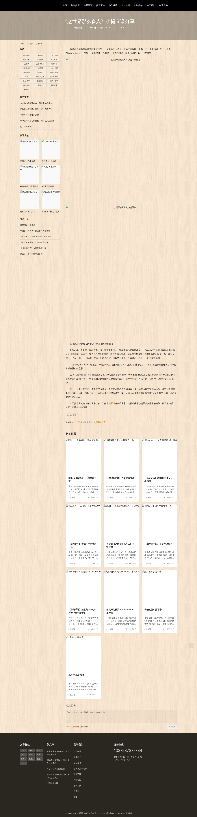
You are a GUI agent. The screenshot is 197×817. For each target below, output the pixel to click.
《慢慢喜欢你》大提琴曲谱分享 (33, 248)
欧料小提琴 (54, 77)
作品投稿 (77, 751)
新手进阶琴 (54, 72)
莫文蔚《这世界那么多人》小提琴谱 (120, 545)
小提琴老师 (27, 68)
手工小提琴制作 (80, 768)
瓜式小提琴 (54, 81)
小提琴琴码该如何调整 (29, 115)
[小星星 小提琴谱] (83, 653)
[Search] (175, 5)
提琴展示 (88, 5)
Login (74, 727)
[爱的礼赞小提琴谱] (159, 587)
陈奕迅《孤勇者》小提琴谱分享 (91, 422)
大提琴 (26, 64)
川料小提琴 (27, 72)
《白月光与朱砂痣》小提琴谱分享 (82, 545)
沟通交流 (77, 780)
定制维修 (138, 5)
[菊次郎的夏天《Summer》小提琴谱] (121, 587)
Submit (172, 727)
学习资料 (125, 5)
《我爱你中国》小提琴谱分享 (158, 543)
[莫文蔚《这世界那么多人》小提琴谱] (121, 521)
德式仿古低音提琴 (27, 211)
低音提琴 (40, 60)
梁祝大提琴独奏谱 (27, 225)
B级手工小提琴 (48, 186)
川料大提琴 (54, 68)
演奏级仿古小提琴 (27, 161)
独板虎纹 (40, 81)
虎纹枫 (40, 85)
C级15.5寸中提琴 (49, 161)
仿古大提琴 (54, 55)
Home (22, 44)
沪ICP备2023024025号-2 (100, 813)
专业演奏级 (27, 55)
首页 (65, 5)
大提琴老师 (40, 64)
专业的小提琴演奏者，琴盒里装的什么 (36, 103)
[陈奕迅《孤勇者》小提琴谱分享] (83, 456)
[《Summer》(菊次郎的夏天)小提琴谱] (159, 456)
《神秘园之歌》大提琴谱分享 (120, 478)
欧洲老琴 (26, 81)
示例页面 (77, 785)
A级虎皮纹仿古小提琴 (29, 186)
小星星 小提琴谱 (76, 675)
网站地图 (129, 813)
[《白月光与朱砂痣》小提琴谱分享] (83, 521)
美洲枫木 (26, 85)
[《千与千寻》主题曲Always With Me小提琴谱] (83, 587)
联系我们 (163, 5)
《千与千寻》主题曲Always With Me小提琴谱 (81, 611)
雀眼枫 (26, 89)
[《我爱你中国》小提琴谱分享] (159, 521)
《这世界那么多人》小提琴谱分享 (34, 242)
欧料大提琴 (40, 77)
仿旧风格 (26, 60)
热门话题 (113, 5)
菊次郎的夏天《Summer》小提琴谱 (120, 611)
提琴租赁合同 (25, 126)
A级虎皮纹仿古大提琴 (51, 211)
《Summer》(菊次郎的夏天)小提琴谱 (159, 480)
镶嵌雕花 (54, 85)
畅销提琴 (75, 5)
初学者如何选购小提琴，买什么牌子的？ (37, 109)
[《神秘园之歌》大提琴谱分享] (121, 456)
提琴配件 (100, 5)
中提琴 (40, 55)
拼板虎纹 (40, 72)
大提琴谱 (54, 64)
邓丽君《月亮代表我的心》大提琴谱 (35, 231)
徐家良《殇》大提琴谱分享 (31, 254)
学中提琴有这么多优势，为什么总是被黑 (37, 121)
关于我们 (151, 5)
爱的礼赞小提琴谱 (153, 609)
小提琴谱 (78, 27)
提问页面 (77, 774)
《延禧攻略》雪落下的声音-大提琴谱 (35, 236)
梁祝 (26, 77)
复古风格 (54, 60)
